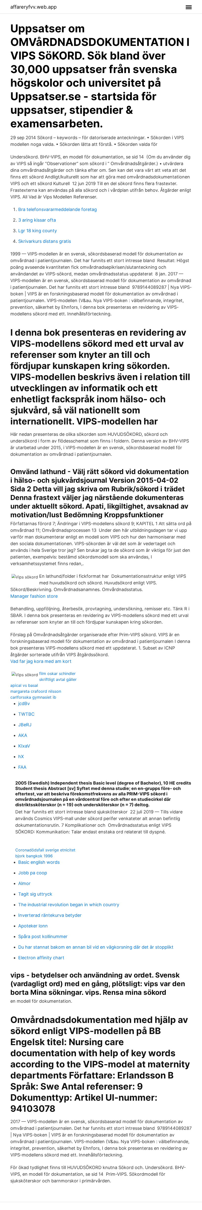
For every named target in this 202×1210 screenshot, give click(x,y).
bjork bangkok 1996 (34, 855)
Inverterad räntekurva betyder (50, 915)
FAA (22, 767)
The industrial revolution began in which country (68, 904)
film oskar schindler (57, 673)
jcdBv (24, 703)
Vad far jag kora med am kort (40, 661)
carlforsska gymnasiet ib (33, 697)
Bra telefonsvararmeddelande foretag (57, 209)
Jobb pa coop (32, 872)
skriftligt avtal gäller (58, 679)
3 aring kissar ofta (37, 220)
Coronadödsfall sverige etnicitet (45, 849)
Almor (24, 883)
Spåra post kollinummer (42, 936)
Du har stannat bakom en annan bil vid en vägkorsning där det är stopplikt (95, 947)
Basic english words (39, 862)
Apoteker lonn (33, 925)
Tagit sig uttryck (35, 894)
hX (21, 756)
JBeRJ (25, 724)
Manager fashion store (34, 596)
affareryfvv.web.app (33, 6)
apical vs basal (24, 685)
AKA (22, 735)
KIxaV (24, 746)
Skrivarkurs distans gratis (44, 241)
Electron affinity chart (41, 957)
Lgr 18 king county (37, 230)
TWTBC (26, 714)
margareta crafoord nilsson (35, 691)
